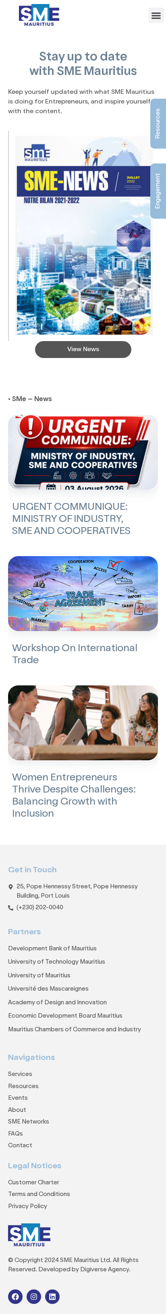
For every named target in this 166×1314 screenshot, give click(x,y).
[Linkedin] (52, 1296)
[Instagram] (34, 1296)
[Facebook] (15, 1296)
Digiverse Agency (104, 1270)
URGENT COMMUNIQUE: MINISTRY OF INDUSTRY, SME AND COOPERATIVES (71, 520)
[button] (156, 15)
